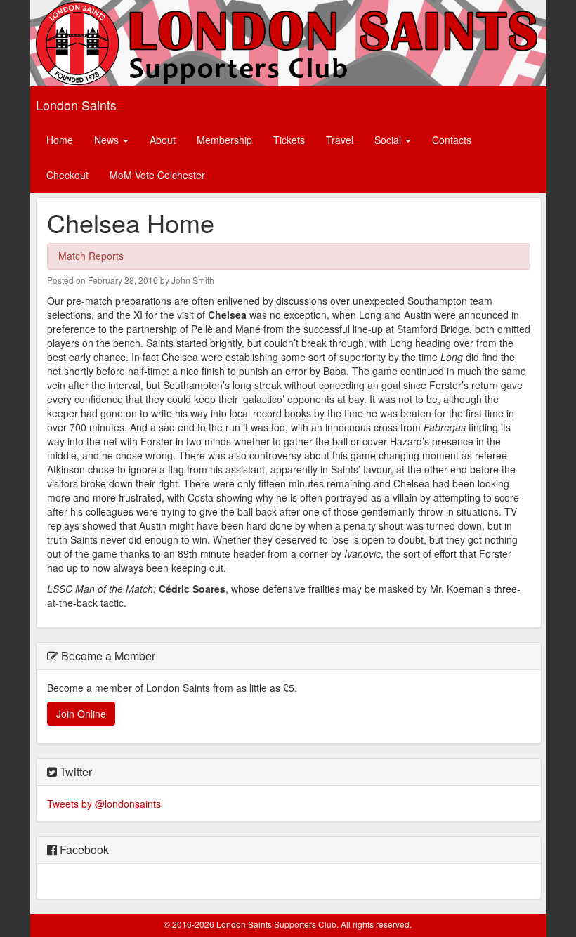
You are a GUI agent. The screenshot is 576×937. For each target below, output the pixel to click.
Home (59, 140)
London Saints (76, 105)
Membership (224, 140)
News (108, 140)
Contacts (451, 140)
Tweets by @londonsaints (104, 804)
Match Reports (91, 256)
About (163, 140)
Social (389, 140)
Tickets (289, 140)
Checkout (67, 175)
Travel (339, 140)
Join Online (81, 714)
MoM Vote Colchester (157, 175)
